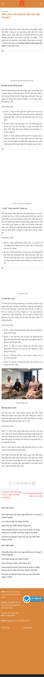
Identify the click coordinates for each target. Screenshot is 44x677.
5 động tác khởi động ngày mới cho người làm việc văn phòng (12, 494)
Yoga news (5, 11)
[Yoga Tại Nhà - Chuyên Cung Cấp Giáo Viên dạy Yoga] (22, 4)
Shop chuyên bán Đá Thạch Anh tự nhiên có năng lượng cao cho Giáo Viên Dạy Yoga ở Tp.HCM (21, 531)
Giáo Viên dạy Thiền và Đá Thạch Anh (16, 526)
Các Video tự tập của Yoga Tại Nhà (15, 521)
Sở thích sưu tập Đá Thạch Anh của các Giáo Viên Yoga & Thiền (21, 538)
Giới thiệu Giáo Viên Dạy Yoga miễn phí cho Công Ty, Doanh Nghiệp (22, 516)
